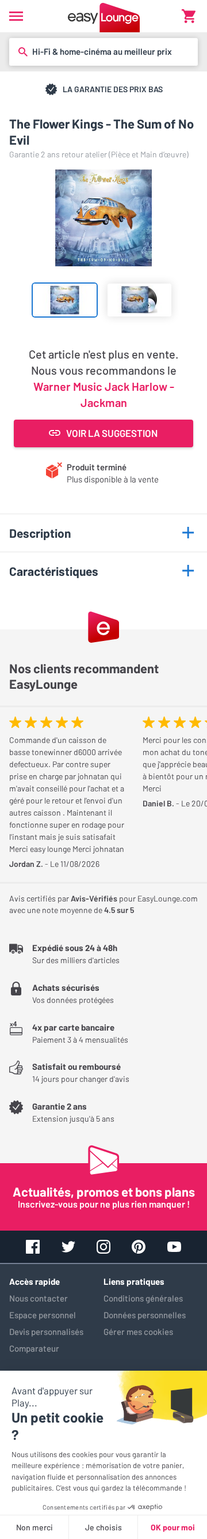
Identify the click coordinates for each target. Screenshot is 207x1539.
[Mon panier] (188, 16)
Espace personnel (42, 1315)
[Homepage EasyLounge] (104, 16)
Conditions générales (143, 1298)
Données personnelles (144, 1315)
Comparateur (34, 1348)
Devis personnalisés (46, 1331)
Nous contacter (38, 1298)
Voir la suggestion (112, 433)
